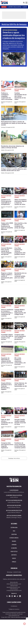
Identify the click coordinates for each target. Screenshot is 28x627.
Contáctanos (14, 606)
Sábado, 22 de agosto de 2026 (19, 231)
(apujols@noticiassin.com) (13, 587)
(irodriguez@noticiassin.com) (14, 590)
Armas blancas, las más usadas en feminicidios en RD (20, 384)
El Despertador (14, 490)
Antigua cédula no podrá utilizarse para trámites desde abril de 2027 (14, 169)
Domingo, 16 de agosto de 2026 (6, 342)
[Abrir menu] (26, 3)
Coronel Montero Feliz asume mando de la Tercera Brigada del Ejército (6, 251)
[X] (7, 596)
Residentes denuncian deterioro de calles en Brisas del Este (12, 146)
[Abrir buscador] (24, 2)
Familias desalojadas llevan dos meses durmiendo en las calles (20, 96)
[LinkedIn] (20, 596)
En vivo (4, 7)
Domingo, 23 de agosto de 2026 (6, 207)
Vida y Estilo (14, 551)
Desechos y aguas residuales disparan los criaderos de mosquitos (14, 35)
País (14, 531)
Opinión (14, 544)
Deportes (14, 555)
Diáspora (14, 534)
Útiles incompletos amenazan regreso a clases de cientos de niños (20, 202)
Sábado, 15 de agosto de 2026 (19, 367)
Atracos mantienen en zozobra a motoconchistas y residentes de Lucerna (7, 313)
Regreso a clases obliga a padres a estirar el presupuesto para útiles (7, 276)
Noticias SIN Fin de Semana (10, 30)
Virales (14, 562)
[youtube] (15, 596)
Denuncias (14, 568)
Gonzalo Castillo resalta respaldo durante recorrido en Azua (20, 422)
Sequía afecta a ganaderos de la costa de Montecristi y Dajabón (6, 386)
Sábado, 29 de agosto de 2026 (7, 150)
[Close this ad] (27, 618)
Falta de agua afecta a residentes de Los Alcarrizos (7, 422)
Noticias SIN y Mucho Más (14, 505)
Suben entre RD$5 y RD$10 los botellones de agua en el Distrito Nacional (7, 226)
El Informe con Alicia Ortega (14, 495)
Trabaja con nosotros (14, 609)
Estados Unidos (14, 538)
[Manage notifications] (24, 624)
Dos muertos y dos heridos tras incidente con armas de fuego (20, 225)
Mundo (14, 541)
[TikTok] (17, 596)
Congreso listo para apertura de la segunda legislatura (7, 445)
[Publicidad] (14, 623)
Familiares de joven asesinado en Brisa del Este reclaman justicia (19, 445)
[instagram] (12, 596)
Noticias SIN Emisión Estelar (14, 510)
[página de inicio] (4, 3)
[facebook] (9, 596)
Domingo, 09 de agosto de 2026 (19, 451)
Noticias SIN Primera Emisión (14, 500)
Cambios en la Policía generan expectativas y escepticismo (6, 202)
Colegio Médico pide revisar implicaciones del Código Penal (20, 312)
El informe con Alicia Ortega (14, 7)
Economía (14, 548)
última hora (14, 527)
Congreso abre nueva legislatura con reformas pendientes (20, 337)
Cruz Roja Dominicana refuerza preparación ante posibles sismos (19, 251)
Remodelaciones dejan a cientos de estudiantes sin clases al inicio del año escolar (13, 123)
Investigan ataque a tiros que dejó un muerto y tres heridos (7, 337)
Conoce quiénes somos (14, 602)
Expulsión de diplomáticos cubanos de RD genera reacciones (7, 360)
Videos (14, 558)
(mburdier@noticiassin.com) (14, 584)
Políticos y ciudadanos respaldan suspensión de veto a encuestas (6, 96)
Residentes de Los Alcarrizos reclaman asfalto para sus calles (20, 275)
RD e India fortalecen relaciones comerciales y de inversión (20, 361)
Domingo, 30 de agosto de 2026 (9, 50)
